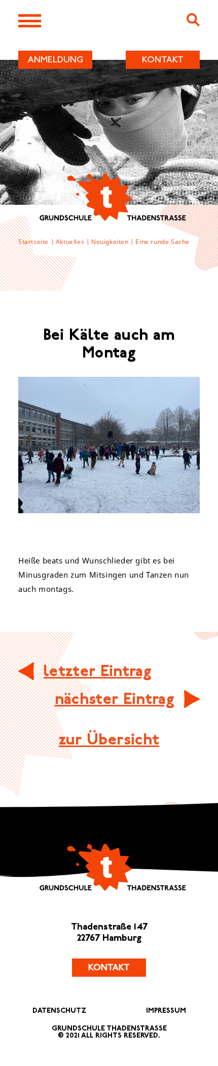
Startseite (33, 241)
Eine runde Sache (162, 241)
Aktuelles (70, 241)
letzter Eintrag (98, 671)
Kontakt (109, 968)
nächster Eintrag (114, 699)
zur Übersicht (109, 739)
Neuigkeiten (110, 241)
